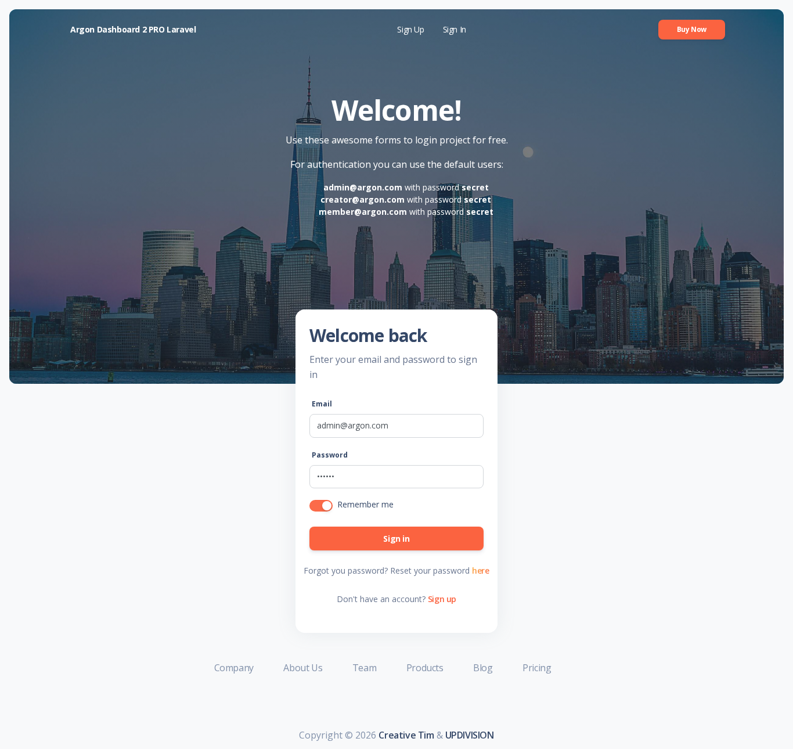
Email (322, 404)
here (480, 570)
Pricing (536, 667)
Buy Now (692, 29)
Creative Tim (406, 735)
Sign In (454, 29)
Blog (484, 667)
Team (365, 667)
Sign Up (410, 29)
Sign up (442, 598)
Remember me (365, 504)
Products (425, 667)
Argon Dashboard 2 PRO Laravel (133, 29)
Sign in (396, 538)
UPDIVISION (469, 735)
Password (330, 455)
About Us (303, 667)
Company (235, 667)
